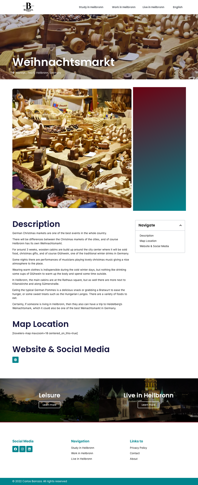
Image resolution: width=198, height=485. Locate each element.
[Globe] (15, 360)
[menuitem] (178, 7)
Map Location (148, 240)
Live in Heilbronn (153, 7)
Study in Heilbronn (91, 7)
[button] (180, 225)
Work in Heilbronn (124, 7)
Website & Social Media (154, 246)
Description (147, 235)
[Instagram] (22, 449)
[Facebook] (15, 449)
